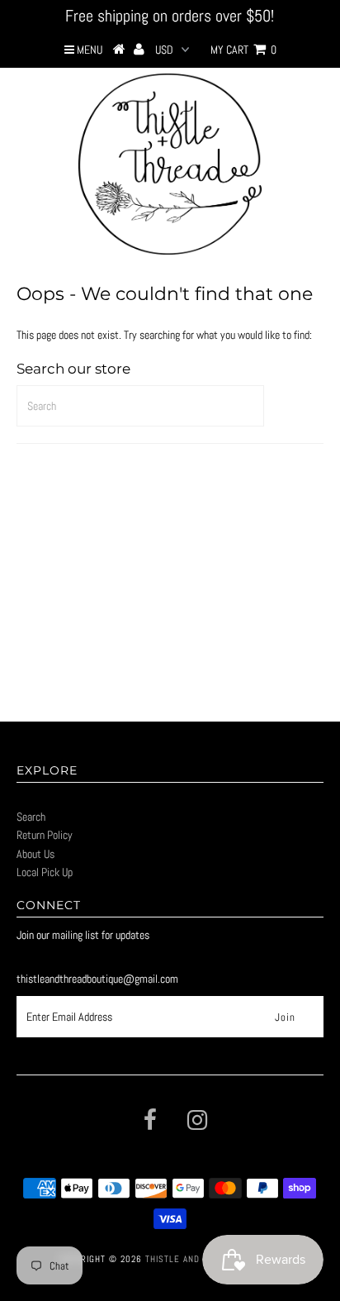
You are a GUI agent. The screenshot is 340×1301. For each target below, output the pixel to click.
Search (31, 816)
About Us (35, 853)
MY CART (243, 49)
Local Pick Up (45, 872)
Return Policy (45, 834)
